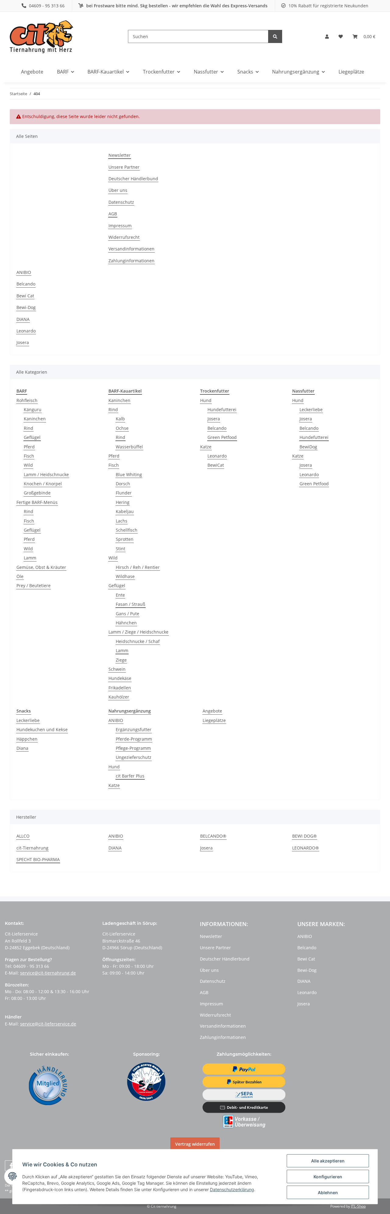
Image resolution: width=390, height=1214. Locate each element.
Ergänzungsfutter (133, 729)
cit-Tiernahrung (32, 848)
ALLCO (23, 836)
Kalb (120, 419)
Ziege (121, 660)
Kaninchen (35, 419)
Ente (120, 595)
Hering (122, 502)
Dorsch (123, 484)
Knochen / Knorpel (43, 484)
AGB (112, 214)
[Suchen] (275, 36)
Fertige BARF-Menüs (37, 502)
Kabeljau (125, 511)
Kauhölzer (118, 697)
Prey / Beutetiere (33, 585)
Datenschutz (121, 202)
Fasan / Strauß (130, 604)
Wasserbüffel (129, 447)
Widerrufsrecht (124, 237)
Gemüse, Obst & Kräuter (41, 567)
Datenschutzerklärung (232, 1189)
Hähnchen (126, 623)
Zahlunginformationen (131, 261)
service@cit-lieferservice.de (48, 1024)
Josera (22, 342)
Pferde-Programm (134, 739)
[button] (327, 36)
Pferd (29, 447)
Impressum (120, 225)
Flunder (124, 493)
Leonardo (26, 331)
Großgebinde (37, 493)
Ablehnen (328, 1192)
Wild (28, 465)
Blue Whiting (129, 474)
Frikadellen (119, 688)
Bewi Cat (25, 296)
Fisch (29, 456)
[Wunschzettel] (341, 36)
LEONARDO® (305, 848)
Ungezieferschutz (133, 757)
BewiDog (308, 447)
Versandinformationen (131, 249)
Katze (205, 447)
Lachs (121, 521)
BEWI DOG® (304, 836)
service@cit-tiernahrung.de (48, 973)
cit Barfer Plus (130, 776)
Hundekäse (119, 678)
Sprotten (124, 539)
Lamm (30, 558)
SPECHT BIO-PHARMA (38, 859)
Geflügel (32, 437)
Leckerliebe (311, 409)
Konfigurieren (328, 1176)
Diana (22, 748)
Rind (28, 428)
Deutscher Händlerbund (133, 178)
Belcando (25, 284)
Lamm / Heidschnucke (46, 474)
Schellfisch (126, 530)
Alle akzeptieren (328, 1160)
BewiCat (215, 465)
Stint (120, 548)
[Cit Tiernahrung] (41, 36)
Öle (19, 576)
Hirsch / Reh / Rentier (138, 567)
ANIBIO (23, 272)
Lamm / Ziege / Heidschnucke (138, 632)
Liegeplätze (214, 720)
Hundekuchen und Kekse (42, 729)
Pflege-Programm (133, 748)
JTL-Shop (358, 1206)
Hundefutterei (221, 409)
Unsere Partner (124, 167)
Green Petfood (222, 437)
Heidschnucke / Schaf (138, 641)
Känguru (32, 409)
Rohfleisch (26, 400)
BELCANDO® (213, 836)
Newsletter (119, 155)
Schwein (117, 669)
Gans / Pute (127, 613)
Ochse (122, 428)
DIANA (23, 319)
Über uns (117, 190)
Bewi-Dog (26, 307)
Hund (205, 400)
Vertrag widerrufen (195, 1144)
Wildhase (125, 576)
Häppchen (26, 739)
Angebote (212, 711)
